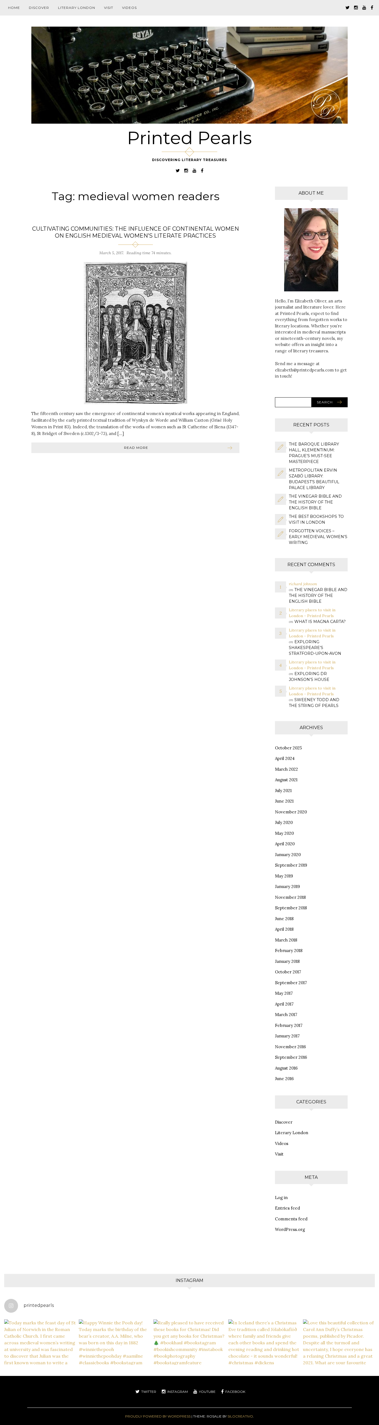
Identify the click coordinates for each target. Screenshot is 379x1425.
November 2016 (290, 1046)
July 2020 (284, 822)
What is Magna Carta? (320, 621)
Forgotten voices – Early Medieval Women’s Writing (318, 536)
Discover (39, 8)
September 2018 (291, 907)
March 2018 (286, 940)
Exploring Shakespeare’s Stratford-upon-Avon (315, 647)
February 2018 (288, 950)
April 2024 (285, 758)
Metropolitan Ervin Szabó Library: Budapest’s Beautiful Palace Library (314, 479)
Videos (129, 8)
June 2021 (284, 801)
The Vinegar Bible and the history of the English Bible (315, 502)
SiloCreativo (240, 1416)
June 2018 (284, 918)
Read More (136, 448)
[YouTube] (364, 7)
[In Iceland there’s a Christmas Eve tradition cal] (264, 1355)
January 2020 (288, 854)
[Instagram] (356, 7)
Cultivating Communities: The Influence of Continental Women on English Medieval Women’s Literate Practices (135, 232)
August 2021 (286, 779)
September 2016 (291, 1057)
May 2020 (284, 833)
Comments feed (291, 1219)
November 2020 (291, 812)
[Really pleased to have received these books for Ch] (189, 1355)
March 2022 (286, 769)
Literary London (76, 8)
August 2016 (286, 1068)
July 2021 (283, 790)
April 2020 (285, 843)
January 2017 (287, 1036)
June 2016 (284, 1078)
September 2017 (291, 982)
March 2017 (286, 1014)
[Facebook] (372, 7)
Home (14, 8)
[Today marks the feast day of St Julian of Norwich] (40, 1355)
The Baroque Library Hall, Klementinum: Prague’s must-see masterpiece (314, 453)
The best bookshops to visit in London (316, 519)
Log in (281, 1197)
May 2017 (284, 993)
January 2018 (287, 961)
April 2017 (284, 1004)
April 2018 (284, 929)
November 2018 (290, 897)
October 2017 (288, 971)
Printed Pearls (189, 138)
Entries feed (287, 1208)
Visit (108, 8)
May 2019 (284, 876)
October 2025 (288, 747)
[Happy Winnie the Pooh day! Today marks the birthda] (115, 1355)
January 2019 (287, 886)
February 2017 (288, 1025)
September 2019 (291, 865)
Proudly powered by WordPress (158, 1416)
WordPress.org (290, 1229)
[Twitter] (347, 7)
